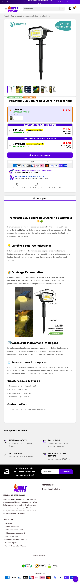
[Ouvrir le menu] (6, 8)
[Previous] (2, 2)
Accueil (6, 16)
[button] (40, 114)
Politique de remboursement (14, 533)
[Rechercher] (62, 8)
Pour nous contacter (11, 527)
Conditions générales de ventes (15, 539)
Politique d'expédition (12, 536)
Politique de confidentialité (14, 530)
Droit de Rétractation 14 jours (15, 546)
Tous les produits (16, 16)
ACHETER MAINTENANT (41, 155)
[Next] (78, 2)
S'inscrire (66, 472)
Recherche (8, 523)
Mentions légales (10, 543)
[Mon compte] (70, 8)
